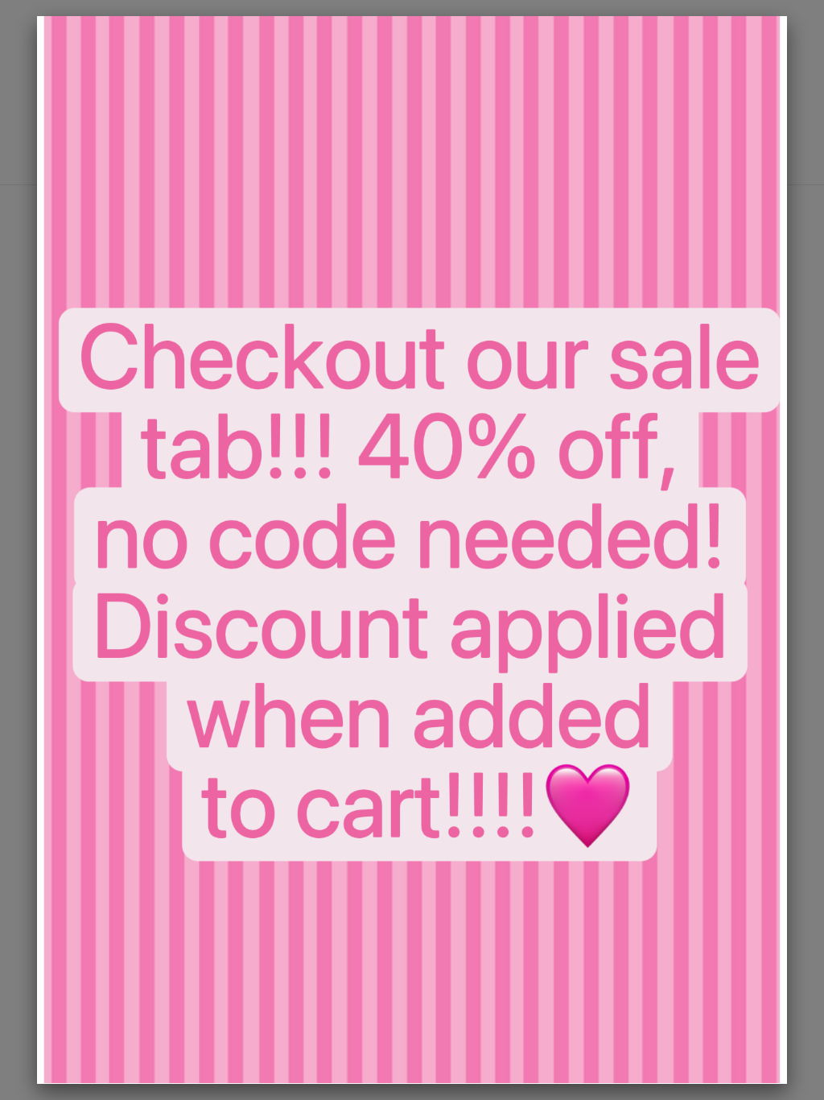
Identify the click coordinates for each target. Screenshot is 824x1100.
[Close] (786, 16)
